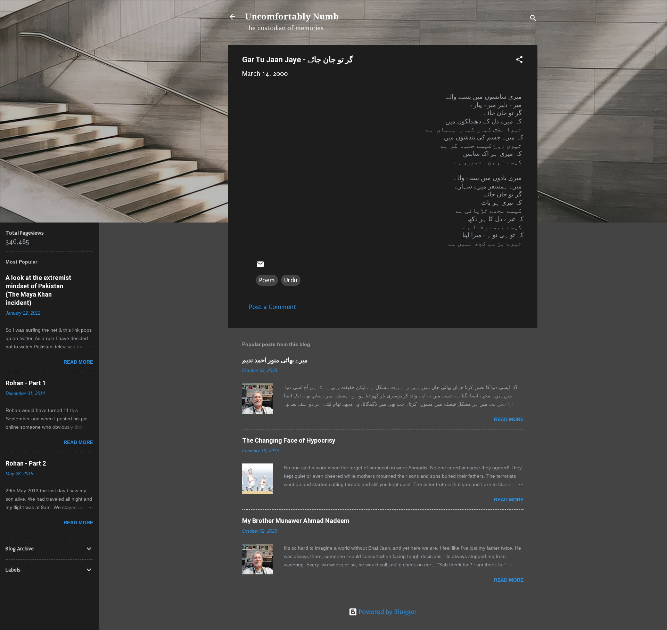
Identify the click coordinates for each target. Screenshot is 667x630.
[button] (519, 60)
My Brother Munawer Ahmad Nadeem (295, 520)
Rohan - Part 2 (26, 463)
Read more (509, 419)
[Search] (533, 19)
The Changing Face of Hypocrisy (288, 440)
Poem (267, 280)
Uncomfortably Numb (292, 17)
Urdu (290, 280)
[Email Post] (260, 266)
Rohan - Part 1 (26, 383)
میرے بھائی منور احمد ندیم (275, 360)
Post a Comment (272, 307)
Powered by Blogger (387, 612)
